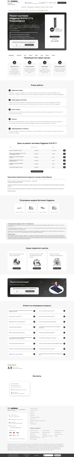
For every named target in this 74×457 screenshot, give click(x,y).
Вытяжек (56, 435)
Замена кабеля (27, 237)
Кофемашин (32, 434)
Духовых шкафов (45, 430)
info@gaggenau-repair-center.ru (16, 419)
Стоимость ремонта (34, 408)
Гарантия (30, 55)
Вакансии (32, 413)
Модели (36, 55)
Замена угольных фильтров (53, 236)
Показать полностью (12, 190)
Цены (25, 55)
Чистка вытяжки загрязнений (50, 237)
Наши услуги (32, 418)
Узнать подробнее (16, 268)
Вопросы (47, 55)
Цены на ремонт (54, 36)
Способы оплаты (33, 423)
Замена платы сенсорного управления (14, 238)
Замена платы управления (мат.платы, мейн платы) (39, 236)
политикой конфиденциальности (32, 293)
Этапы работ (19, 55)
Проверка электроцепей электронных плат (37, 237)
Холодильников (58, 432)
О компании (32, 415)
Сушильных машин (58, 434)
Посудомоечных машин (34, 432)
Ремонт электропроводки (26, 238)
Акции (42, 55)
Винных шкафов (33, 438)
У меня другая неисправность (37, 171)
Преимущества (11, 55)
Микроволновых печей (59, 430)
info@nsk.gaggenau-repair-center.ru (19, 389)
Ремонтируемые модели (35, 417)
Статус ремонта (53, 2)
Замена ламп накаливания (19, 237)
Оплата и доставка (34, 409)
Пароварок (44, 434)
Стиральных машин (46, 432)
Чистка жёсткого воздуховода (61, 237)
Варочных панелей (34, 430)
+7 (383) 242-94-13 (44, 2)
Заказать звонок (62, 2)
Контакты (53, 55)
